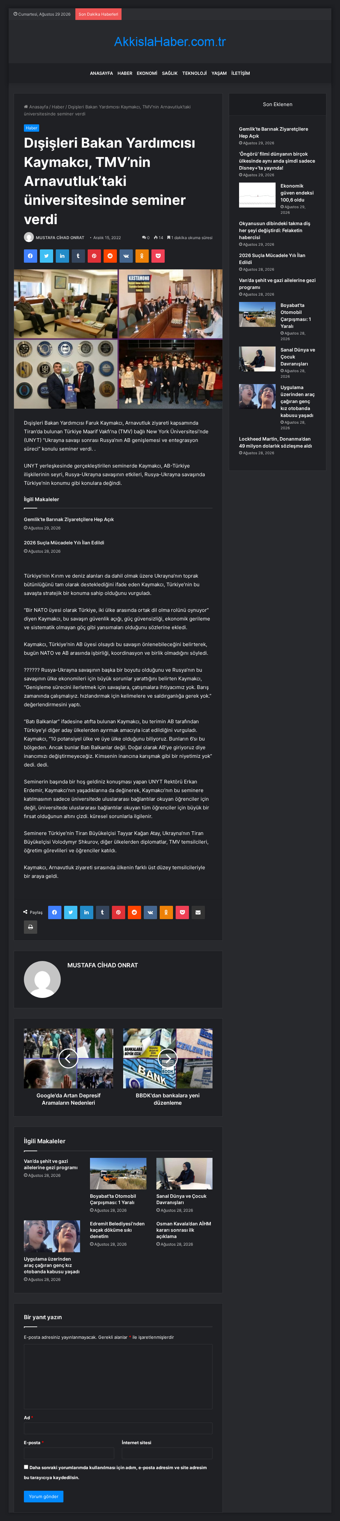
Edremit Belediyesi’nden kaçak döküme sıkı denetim (117, 1230)
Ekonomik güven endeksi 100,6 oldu (297, 193)
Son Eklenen (278, 104)
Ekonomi (147, 73)
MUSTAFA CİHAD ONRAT (60, 237)
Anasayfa (101, 73)
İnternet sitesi (136, 1442)
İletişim (240, 73)
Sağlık (170, 73)
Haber (125, 73)
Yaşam (219, 73)
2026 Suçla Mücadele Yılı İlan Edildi (64, 542)
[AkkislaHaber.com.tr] (170, 42)
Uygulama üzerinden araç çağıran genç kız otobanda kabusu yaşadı (52, 1265)
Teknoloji (194, 73)
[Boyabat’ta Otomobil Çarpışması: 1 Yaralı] (118, 1174)
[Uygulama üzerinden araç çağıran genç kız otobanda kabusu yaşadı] (52, 1236)
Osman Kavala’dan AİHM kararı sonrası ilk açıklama (183, 1230)
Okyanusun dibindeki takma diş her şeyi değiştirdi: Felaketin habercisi (274, 230)
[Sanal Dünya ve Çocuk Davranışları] (184, 1174)
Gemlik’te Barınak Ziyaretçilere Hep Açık (69, 519)
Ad (28, 1417)
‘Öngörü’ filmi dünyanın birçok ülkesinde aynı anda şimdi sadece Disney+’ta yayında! (277, 161)
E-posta (34, 1442)
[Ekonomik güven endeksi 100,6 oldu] (257, 195)
